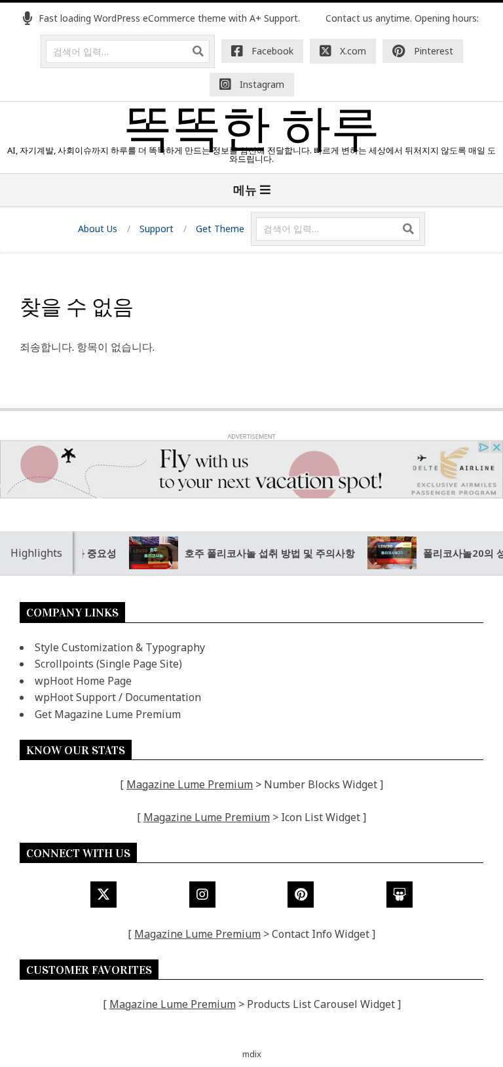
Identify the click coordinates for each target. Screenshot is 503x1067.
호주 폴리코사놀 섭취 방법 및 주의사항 (259, 552)
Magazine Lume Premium (189, 784)
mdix (251, 1054)
